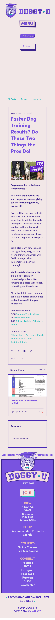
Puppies (24, 99)
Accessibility (27, 520)
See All (42, 369)
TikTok (28, 566)
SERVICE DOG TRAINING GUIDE (24, 402)
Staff (27, 510)
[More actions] (42, 113)
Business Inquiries (27, 516)
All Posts (12, 99)
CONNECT (27, 558)
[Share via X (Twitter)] (18, 350)
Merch (27, 534)
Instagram (27, 570)
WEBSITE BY (27, 611)
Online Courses (27, 547)
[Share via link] (31, 350)
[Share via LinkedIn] (24, 350)
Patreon (27, 577)
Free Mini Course (27, 551)
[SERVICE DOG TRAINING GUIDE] (27, 386)
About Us (28, 507)
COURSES (27, 543)
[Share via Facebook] (12, 350)
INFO (27, 503)
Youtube (27, 563)
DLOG (27, 581)
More (36, 99)
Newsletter (27, 585)
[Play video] (27, 170)
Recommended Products (28, 531)
